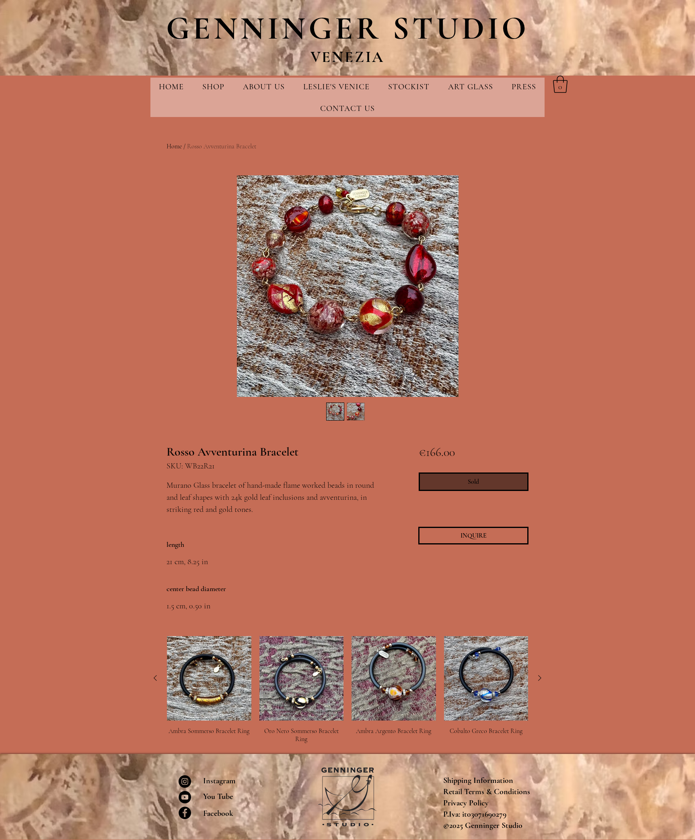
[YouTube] (185, 797)
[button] (560, 84)
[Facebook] (185, 813)
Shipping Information (478, 780)
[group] (347, 689)
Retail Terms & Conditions (486, 792)
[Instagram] (185, 781)
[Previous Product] (155, 678)
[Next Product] (540, 678)
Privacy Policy (466, 803)
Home (174, 146)
